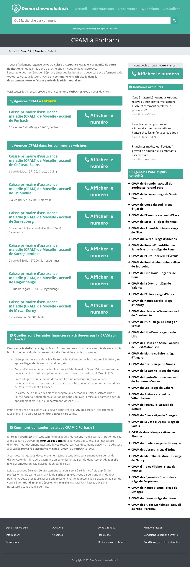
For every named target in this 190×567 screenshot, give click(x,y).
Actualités (171, 8)
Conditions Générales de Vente (161, 534)
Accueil (81, 8)
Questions (150, 8)
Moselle (39, 51)
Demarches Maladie (17, 527)
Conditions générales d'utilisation (162, 542)
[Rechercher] (174, 20)
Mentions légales (153, 527)
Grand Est (25, 51)
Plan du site (104, 534)
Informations (103, 8)
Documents (127, 8)
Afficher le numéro (101, 118)
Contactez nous (106, 527)
